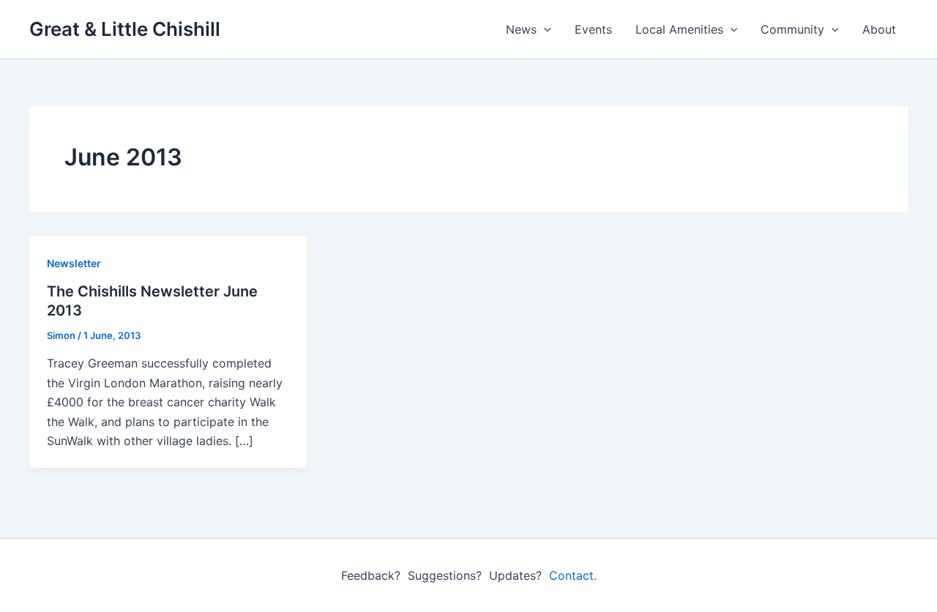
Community (792, 29)
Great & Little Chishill (124, 29)
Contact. (573, 575)
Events (593, 29)
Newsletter (74, 263)
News (521, 29)
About (879, 29)
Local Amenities (679, 29)
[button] (544, 29)
